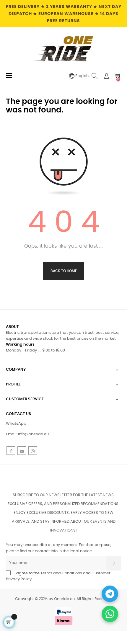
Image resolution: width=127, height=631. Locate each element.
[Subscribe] (113, 563)
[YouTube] (22, 451)
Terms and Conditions (61, 573)
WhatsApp (16, 424)
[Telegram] (110, 594)
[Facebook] (11, 451)
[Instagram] (33, 451)
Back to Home (64, 271)
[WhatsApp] (110, 614)
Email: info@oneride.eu (27, 434)
